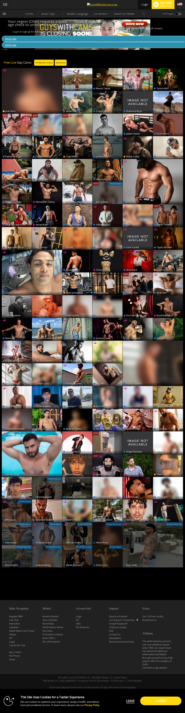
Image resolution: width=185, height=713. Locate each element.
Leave (130, 701)
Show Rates (48, 623)
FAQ (111, 630)
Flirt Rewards (82, 627)
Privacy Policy (92, 705)
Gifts (78, 623)
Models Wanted (50, 616)
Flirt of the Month (51, 641)
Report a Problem (118, 616)
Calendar (14, 627)
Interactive (14, 623)
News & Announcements (121, 641)
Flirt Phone (14, 655)
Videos (12, 634)
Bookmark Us (149, 620)
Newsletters (115, 638)
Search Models (49, 620)
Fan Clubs (47, 630)
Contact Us (114, 634)
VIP (10, 638)
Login (144, 4)
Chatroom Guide (117, 627)
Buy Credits (15, 652)
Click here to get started (154, 667)
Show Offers (48, 638)
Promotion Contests (52, 634)
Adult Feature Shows (52, 627)
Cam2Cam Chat (17, 645)
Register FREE (16, 616)
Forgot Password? (118, 623)
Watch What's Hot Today (21, 630)
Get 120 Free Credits (152, 616)
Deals (12, 659)
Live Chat (13, 620)
